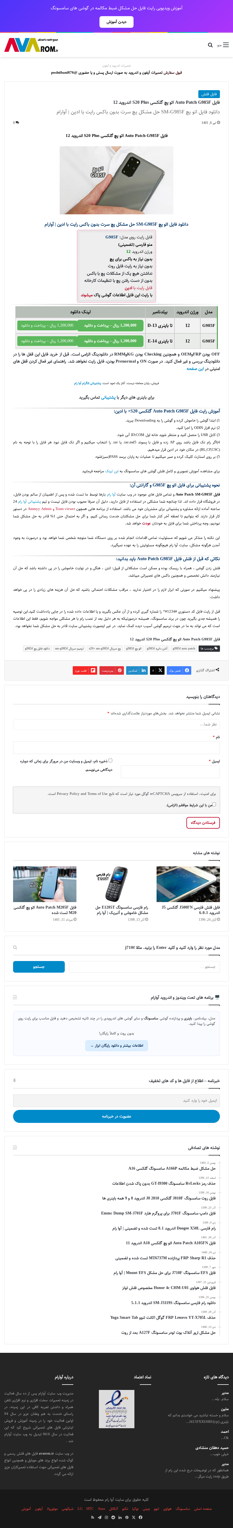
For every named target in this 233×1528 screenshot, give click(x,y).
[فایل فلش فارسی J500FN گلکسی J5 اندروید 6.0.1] (188, 884)
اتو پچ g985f (134, 648)
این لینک (111, 471)
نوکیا (135, 1509)
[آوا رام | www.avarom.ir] (31, 45)
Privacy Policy (68, 794)
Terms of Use (98, 794)
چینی (146, 1509)
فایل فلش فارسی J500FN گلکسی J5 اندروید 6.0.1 (191, 910)
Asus (101, 1509)
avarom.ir (46, 1453)
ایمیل (214, 761)
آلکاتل (113, 1509)
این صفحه (195, 368)
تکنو (125, 1509)
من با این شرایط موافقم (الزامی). (189, 805)
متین (225, 1409)
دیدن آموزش (116, 22)
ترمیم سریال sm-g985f (69, 648)
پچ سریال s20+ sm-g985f (105, 648)
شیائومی (68, 1509)
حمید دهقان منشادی (212, 1448)
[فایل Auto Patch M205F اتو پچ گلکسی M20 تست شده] (44, 884)
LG (80, 1509)
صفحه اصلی (203, 1509)
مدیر (225, 1393)
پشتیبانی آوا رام (29, 502)
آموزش (26, 1509)
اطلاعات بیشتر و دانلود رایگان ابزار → (116, 1045)
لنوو (156, 1509)
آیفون (39, 1509)
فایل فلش (209, 94)
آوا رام (111, 495)
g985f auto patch (184, 648)
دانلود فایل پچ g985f (37, 648)
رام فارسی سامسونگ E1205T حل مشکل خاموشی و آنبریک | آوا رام (121, 910)
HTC (90, 1509)
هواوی (167, 1509)
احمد (225, 1432)
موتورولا (52, 1509)
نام (216, 737)
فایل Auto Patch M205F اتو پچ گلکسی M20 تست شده (45, 910)
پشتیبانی (108, 397)
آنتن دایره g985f (157, 648)
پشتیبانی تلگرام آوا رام (87, 383)
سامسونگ (159, 619)
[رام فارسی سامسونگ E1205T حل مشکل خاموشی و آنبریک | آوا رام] (116, 884)
